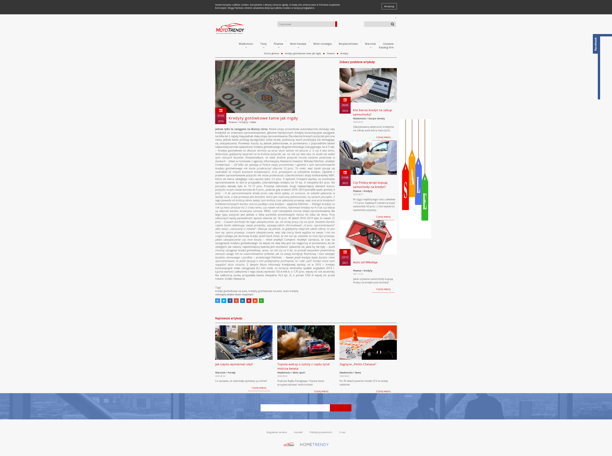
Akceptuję (389, 6)
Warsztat (370, 44)
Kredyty (344, 53)
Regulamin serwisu (276, 432)
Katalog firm (386, 47)
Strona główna (271, 53)
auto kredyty (290, 291)
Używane (388, 44)
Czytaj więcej (383, 137)
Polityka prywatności (321, 432)
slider (253, 122)
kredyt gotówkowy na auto (231, 291)
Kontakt (298, 432)
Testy (263, 44)
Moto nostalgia (322, 44)
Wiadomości (246, 44)
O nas (342, 432)
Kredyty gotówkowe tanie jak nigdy (303, 53)
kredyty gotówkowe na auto (265, 291)
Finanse (278, 44)
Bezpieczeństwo (348, 44)
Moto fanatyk (298, 44)
